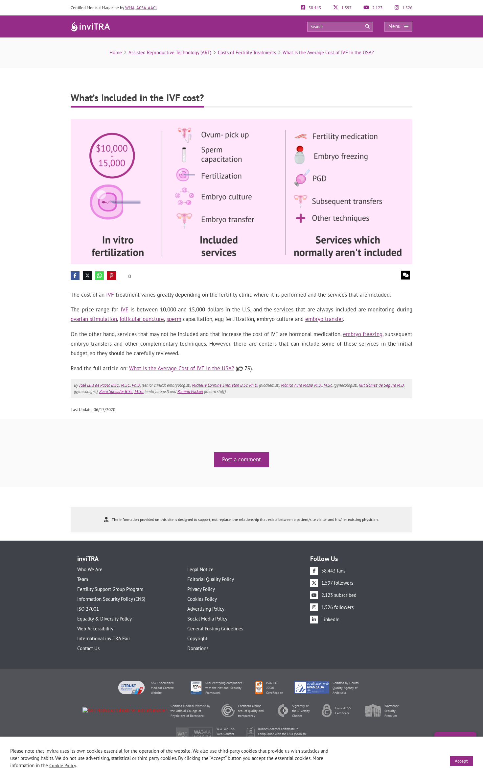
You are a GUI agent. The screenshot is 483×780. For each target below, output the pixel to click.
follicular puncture (142, 319)
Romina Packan (190, 391)
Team (82, 579)
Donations (197, 648)
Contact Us (88, 648)
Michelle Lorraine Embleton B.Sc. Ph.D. (225, 385)
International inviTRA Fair (103, 638)
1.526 (406, 8)
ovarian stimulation (94, 319)
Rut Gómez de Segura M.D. (381, 385)
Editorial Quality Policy (210, 579)
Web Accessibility (95, 628)
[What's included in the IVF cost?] (241, 191)
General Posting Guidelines (215, 628)
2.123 (376, 8)
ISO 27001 (88, 608)
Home (115, 52)
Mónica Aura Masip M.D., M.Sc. (307, 385)
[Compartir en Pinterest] (111, 275)
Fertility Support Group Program (110, 589)
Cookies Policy (202, 599)
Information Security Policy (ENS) (111, 599)
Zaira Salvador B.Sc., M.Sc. (121, 391)
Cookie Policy (62, 765)
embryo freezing (362, 334)
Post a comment (241, 459)
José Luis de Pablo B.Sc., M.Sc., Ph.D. (110, 385)
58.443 (314, 8)
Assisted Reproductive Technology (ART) (169, 52)
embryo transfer (324, 319)
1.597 (346, 8)
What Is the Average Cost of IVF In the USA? (328, 52)
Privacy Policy (201, 589)
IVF (110, 294)
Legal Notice (200, 569)
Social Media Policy (207, 618)
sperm (174, 319)
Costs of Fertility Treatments (247, 52)
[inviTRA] (90, 26)
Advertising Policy (205, 608)
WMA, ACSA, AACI (141, 8)
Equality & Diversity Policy (104, 618)
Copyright (197, 638)
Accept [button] (461, 761)
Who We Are (90, 569)
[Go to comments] (405, 275)
